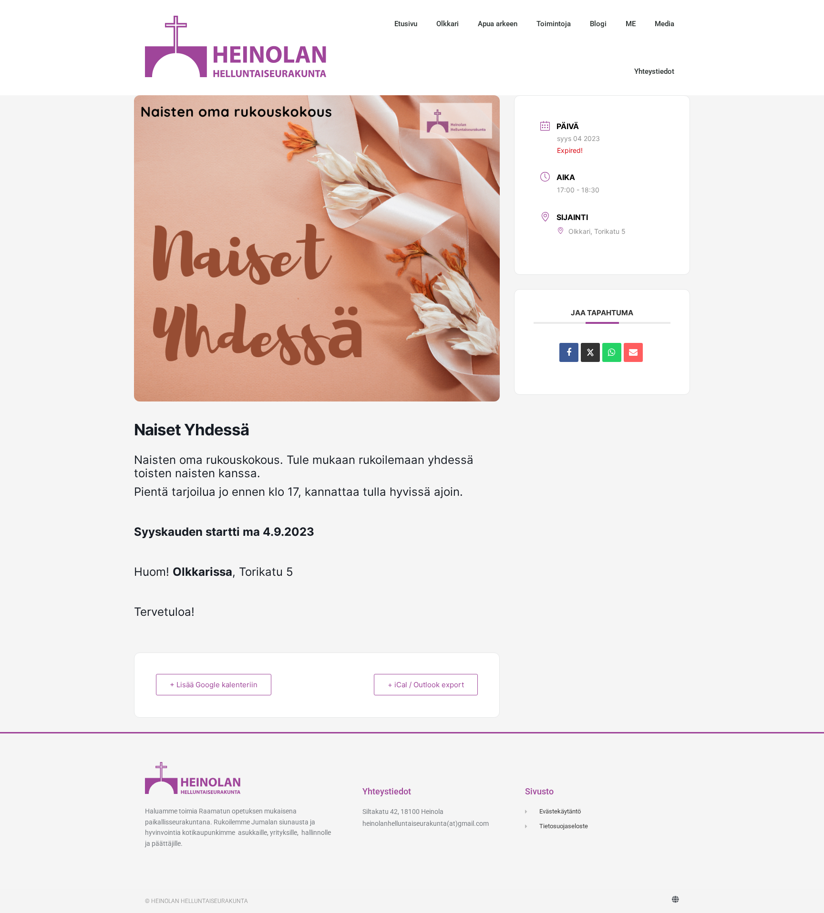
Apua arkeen (497, 24)
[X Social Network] (590, 352)
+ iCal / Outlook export (426, 684)
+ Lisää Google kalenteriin (214, 684)
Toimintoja (553, 24)
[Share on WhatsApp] (611, 352)
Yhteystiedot (654, 71)
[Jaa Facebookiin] (568, 352)
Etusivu (405, 24)
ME (631, 24)
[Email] (633, 352)
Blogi (598, 24)
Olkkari (447, 24)
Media (664, 24)
